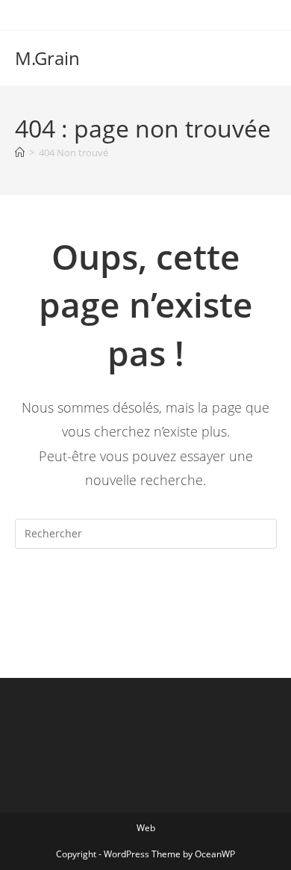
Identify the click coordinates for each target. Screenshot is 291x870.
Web (146, 827)
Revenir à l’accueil (145, 594)
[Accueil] (20, 152)
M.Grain (47, 58)
